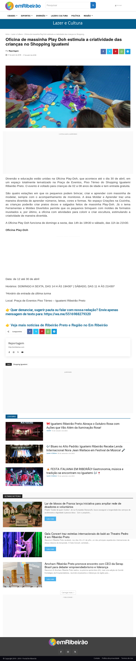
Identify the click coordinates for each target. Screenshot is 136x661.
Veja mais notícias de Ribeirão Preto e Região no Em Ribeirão (59, 325)
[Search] (93, 5)
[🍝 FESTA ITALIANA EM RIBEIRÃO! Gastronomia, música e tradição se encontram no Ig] (24, 476)
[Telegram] (127, 51)
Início (8, 34)
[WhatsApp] (121, 51)
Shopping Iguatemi (20, 364)
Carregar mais (67, 592)
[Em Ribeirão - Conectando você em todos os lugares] (23, 5)
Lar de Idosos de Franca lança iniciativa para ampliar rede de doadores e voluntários (83, 505)
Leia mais (50, 519)
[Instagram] (13, 351)
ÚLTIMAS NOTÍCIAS (13, 496)
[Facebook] (103, 51)
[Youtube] (22, 351)
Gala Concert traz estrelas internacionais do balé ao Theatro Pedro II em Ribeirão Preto (86, 535)
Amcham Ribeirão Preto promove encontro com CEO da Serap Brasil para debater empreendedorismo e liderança (84, 565)
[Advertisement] (68, 154)
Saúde (49, 430)
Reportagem (14, 51)
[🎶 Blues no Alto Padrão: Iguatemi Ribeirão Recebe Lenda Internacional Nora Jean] (24, 454)
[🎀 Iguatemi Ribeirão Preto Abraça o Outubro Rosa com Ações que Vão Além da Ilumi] (24, 431)
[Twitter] (109, 51)
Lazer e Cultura (67, 23)
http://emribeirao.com (16, 347)
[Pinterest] (115, 51)
